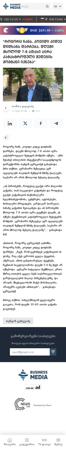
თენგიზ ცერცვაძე (18, 321)
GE (55, 6)
